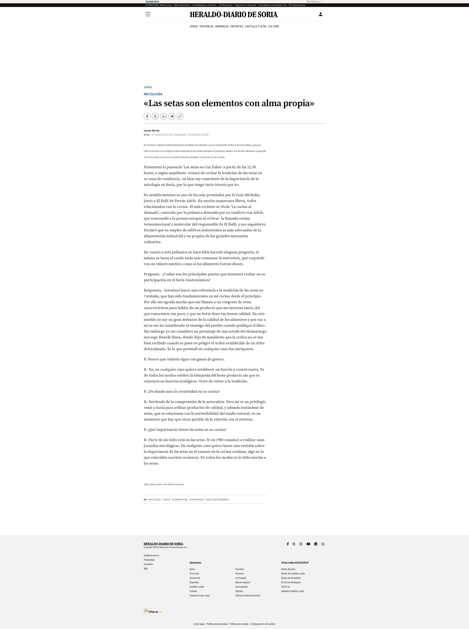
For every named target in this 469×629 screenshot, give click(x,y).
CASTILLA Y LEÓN (255, 26)
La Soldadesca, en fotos (204, 5)
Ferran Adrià (196, 499)
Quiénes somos (151, 555)
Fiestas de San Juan (200, 595)
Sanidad (239, 569)
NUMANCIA (221, 26)
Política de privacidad (217, 624)
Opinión (239, 591)
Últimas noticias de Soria (247, 595)
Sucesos (239, 573)
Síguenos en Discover (245, 5)
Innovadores (241, 587)
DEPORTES (237, 26)
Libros (166, 499)
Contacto (148, 564)
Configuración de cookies (262, 624)
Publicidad (149, 560)
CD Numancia (225, 5)
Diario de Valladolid (291, 578)
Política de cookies (239, 624)
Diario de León (288, 569)
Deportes (194, 582)
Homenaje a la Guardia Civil (273, 5)
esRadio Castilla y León (292, 591)
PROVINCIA (206, 26)
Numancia (195, 578)
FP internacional (297, 5)
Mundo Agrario (242, 582)
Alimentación (179, 499)
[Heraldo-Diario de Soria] (234, 14)
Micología (155, 499)
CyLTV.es (285, 587)
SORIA (193, 26)
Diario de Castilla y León (293, 573)
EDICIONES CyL (313, 2)
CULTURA (273, 26)
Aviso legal (199, 624)
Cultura (193, 591)
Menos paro (166, 5)
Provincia (194, 573)
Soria (148, 87)
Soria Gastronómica (217, 499)
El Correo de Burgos (291, 582)
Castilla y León (197, 587)
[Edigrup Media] (153, 610)
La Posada (240, 578)
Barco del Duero (182, 5)
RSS (146, 568)
